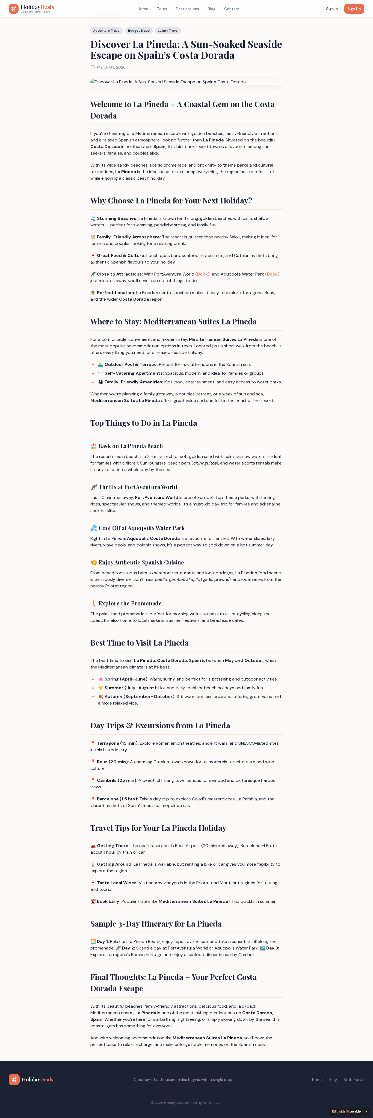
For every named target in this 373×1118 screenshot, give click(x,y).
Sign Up (354, 8)
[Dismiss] (366, 1111)
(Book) (202, 274)
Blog (211, 8)
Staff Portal (354, 1079)
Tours (162, 8)
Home (143, 8)
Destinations (187, 8)
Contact (232, 8)
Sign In (332, 8)
